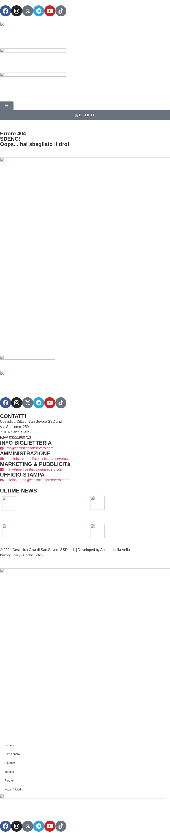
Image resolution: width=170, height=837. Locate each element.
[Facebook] (5, 10)
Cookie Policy (33, 555)
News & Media (13, 789)
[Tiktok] (60, 402)
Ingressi (9, 771)
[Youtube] (49, 10)
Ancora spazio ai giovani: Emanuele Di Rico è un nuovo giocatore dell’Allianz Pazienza (46, 532)
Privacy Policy (10, 555)
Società (9, 745)
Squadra (9, 763)
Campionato (12, 754)
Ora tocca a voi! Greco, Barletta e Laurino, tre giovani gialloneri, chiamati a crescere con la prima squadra (137, 503)
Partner (9, 780)
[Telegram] (38, 10)
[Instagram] (16, 10)
